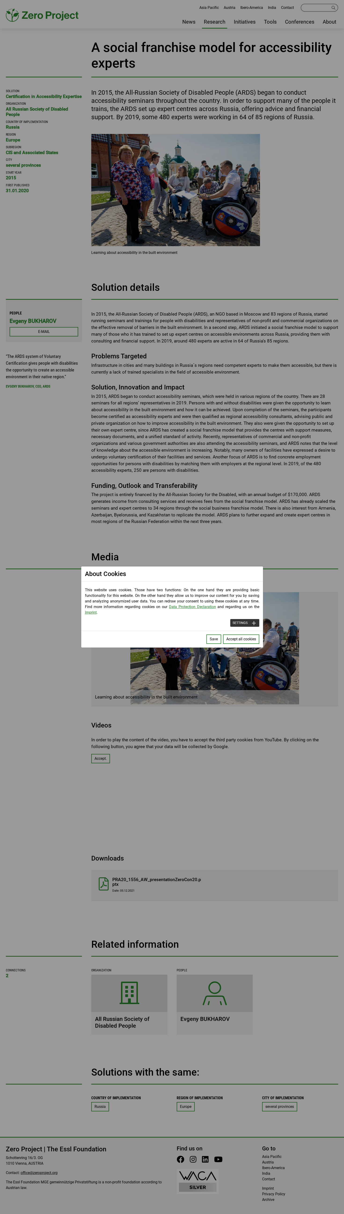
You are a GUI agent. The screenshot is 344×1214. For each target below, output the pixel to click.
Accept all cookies (241, 639)
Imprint (91, 612)
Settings (240, 623)
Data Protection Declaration (192, 607)
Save (214, 639)
